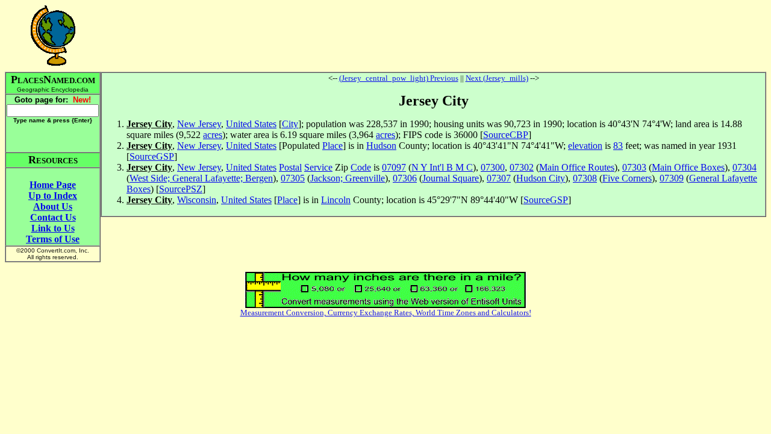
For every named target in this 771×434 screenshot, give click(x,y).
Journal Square (450, 178)
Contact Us (53, 217)
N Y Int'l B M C (442, 167)
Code (361, 167)
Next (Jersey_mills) (497, 78)
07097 (394, 167)
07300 (493, 167)
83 (618, 145)
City (290, 124)
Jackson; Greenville (347, 178)
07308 (585, 178)
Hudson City (540, 178)
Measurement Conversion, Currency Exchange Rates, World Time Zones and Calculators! (385, 312)
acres (212, 135)
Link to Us (53, 228)
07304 (744, 167)
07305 (293, 178)
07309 (672, 178)
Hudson (381, 145)
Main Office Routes (576, 167)
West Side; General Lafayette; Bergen (201, 178)
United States (251, 124)
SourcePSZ (180, 189)
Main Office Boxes (688, 167)
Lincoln (336, 200)
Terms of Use (53, 239)
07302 (522, 167)
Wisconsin (196, 200)
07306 (405, 178)
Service (318, 167)
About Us (52, 206)
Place (332, 145)
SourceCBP (505, 135)
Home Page (53, 185)
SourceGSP (152, 156)
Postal (290, 167)
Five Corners (627, 178)
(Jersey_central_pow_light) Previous (398, 78)
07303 (634, 167)
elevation (585, 145)
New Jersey (199, 124)
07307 (499, 178)
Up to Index (52, 195)
